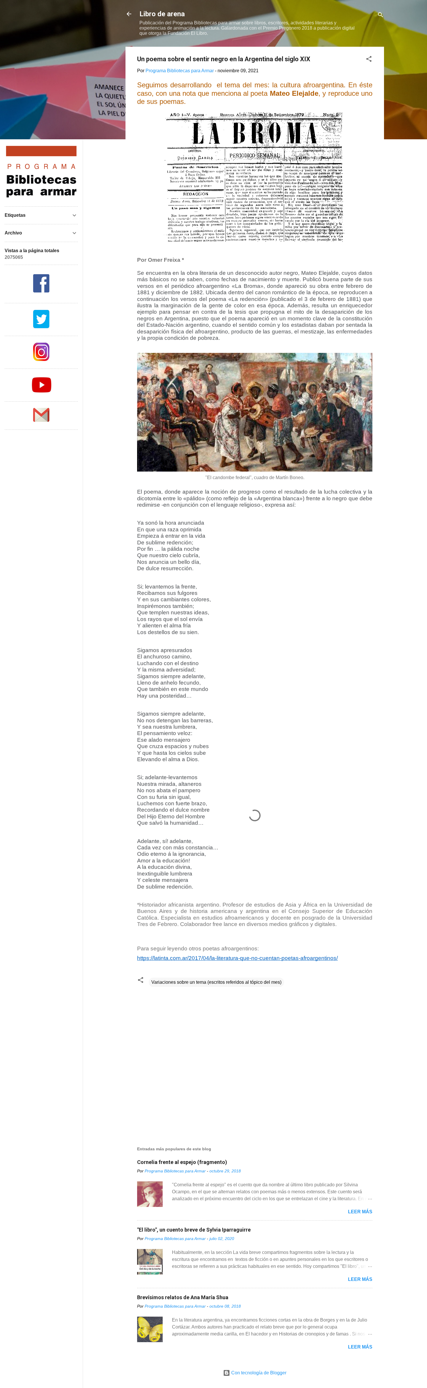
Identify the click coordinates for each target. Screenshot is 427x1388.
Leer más (360, 1211)
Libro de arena (162, 14)
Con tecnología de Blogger (258, 1372)
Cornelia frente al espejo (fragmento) (182, 1162)
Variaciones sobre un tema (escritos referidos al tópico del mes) (216, 982)
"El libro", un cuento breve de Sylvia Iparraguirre (194, 1230)
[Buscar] (380, 16)
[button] (368, 59)
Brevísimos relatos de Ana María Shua (182, 1297)
